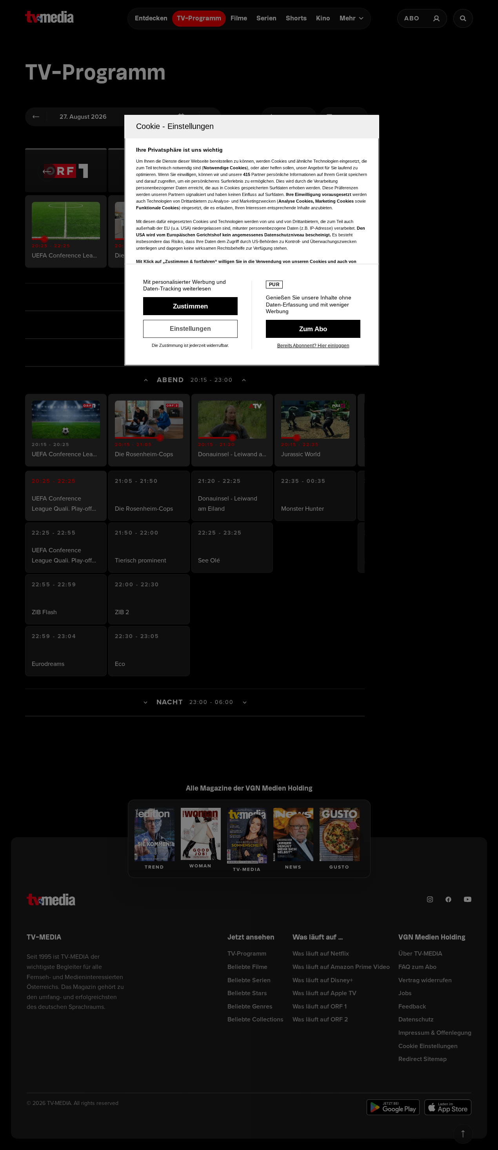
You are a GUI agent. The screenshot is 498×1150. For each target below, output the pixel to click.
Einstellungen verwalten (190, 329)
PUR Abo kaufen (313, 329)
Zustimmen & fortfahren (190, 306)
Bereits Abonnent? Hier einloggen (313, 345)
